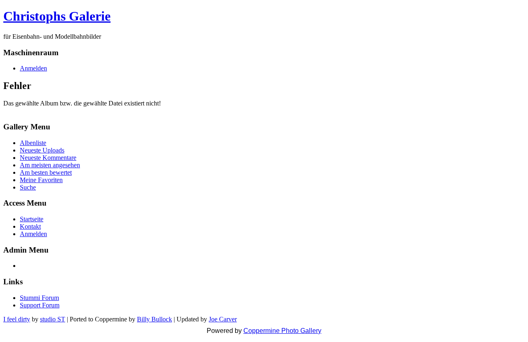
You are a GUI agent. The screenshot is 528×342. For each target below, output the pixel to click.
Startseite (31, 219)
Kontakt (30, 226)
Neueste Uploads (42, 150)
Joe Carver (223, 319)
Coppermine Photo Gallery (282, 330)
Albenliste (33, 142)
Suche (28, 187)
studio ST (52, 319)
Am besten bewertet (46, 172)
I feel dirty (16, 319)
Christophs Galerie (57, 16)
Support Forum (39, 305)
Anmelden (33, 68)
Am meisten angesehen (50, 165)
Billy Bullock (154, 319)
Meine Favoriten (41, 179)
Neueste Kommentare (48, 157)
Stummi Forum (39, 297)
